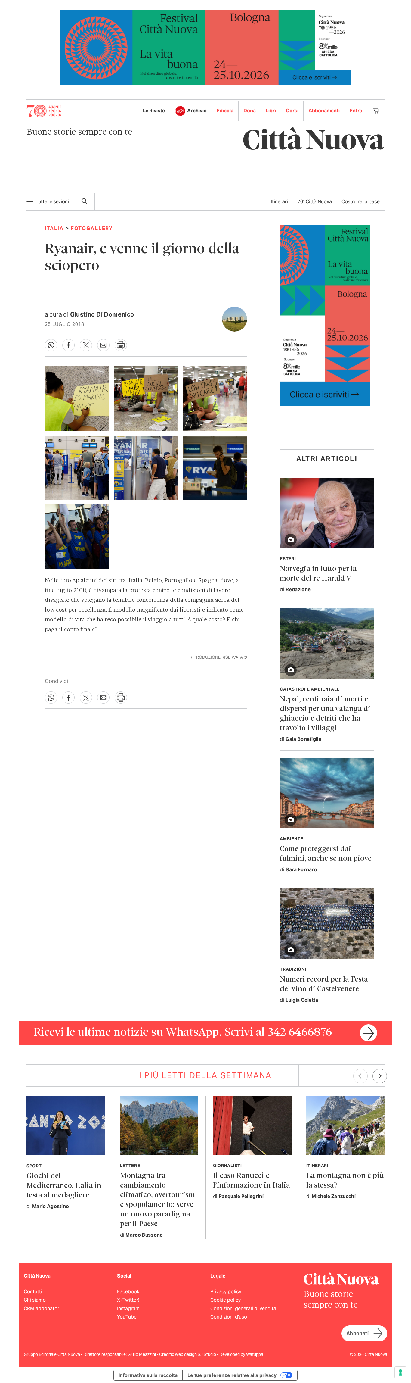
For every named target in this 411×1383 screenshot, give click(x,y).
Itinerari (279, 201)
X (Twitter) (128, 1300)
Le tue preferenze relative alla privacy (232, 1375)
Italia (54, 228)
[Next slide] (379, 1076)
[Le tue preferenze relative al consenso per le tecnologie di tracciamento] (400, 1372)
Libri (271, 111)
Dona (249, 111)
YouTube (127, 1317)
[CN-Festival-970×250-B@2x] (205, 47)
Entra (356, 111)
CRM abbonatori (42, 1308)
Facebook (128, 1291)
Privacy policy (225, 1291)
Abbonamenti (324, 111)
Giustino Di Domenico (102, 314)
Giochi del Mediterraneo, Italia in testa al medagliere (63, 1186)
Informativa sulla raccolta (148, 1375)
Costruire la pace (360, 201)
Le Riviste (154, 111)
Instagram (128, 1308)
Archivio (197, 111)
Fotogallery (92, 228)
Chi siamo (35, 1300)
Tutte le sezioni (52, 201)
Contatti (33, 1291)
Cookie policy (225, 1300)
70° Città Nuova (315, 201)
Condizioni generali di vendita (243, 1308)
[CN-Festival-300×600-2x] (325, 315)
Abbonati (357, 1333)
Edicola (225, 111)
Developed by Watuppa (241, 1354)
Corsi (292, 111)
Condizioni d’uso (228, 1317)
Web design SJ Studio (196, 1354)
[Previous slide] (360, 1076)
